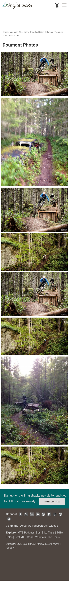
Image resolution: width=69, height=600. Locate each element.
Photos (15, 35)
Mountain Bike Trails (19, 31)
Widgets (53, 525)
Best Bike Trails (45, 532)
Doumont (7, 35)
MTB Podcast (26, 532)
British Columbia (45, 31)
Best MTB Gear (24, 537)
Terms (56, 543)
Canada (33, 31)
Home (5, 31)
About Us (25, 525)
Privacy (10, 547)
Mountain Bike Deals (47, 537)
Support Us (40, 525)
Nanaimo (59, 31)
